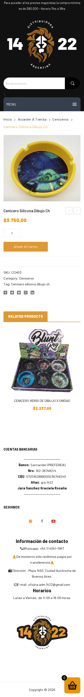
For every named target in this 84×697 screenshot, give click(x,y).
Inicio (8, 119)
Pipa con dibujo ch (77, 211)
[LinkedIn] (32, 292)
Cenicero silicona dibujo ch (30, 284)
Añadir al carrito (26, 247)
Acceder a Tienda (32, 119)
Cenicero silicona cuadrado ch (69, 211)
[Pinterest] (19, 292)
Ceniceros (60, 119)
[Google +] (26, 292)
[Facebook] (5, 292)
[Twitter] (12, 292)
